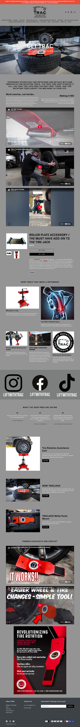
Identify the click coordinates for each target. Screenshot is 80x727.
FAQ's (7, 707)
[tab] (39, 429)
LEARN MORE (40, 55)
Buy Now (45, 495)
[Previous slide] (35, 73)
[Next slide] (45, 73)
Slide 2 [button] (41, 429)
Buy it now (42, 254)
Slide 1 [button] (39, 429)
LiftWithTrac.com (12, 724)
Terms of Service (10, 710)
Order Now (8, 709)
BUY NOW (45, 460)
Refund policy (9, 712)
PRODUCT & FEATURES (11, 705)
